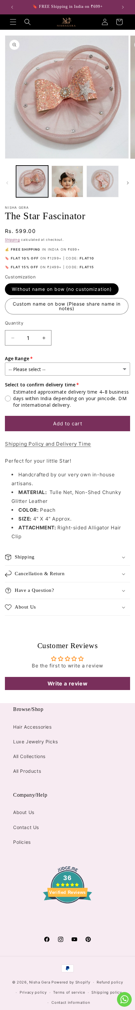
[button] (13, 22)
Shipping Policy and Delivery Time (48, 444)
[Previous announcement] (12, 7)
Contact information (70, 1002)
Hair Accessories (32, 727)
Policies (22, 842)
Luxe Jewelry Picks (35, 741)
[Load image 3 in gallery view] (103, 182)
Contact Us (26, 827)
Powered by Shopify (70, 982)
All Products (27, 771)
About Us (23, 812)
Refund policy (110, 982)
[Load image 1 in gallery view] (32, 182)
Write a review (67, 683)
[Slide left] (7, 183)
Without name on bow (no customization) (62, 289)
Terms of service (69, 992)
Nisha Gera (39, 982)
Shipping (12, 239)
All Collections (29, 756)
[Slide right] (128, 183)
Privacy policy (33, 992)
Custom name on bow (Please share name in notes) (67, 306)
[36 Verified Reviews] (67, 915)
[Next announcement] (123, 7)
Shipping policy (106, 992)
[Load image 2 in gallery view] (67, 182)
